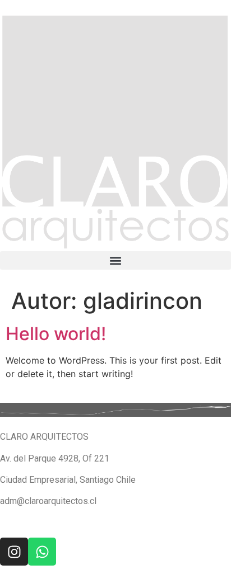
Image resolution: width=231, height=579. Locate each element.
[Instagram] (14, 552)
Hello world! (56, 334)
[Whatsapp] (42, 552)
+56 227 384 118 (33, 522)
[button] (115, 260)
